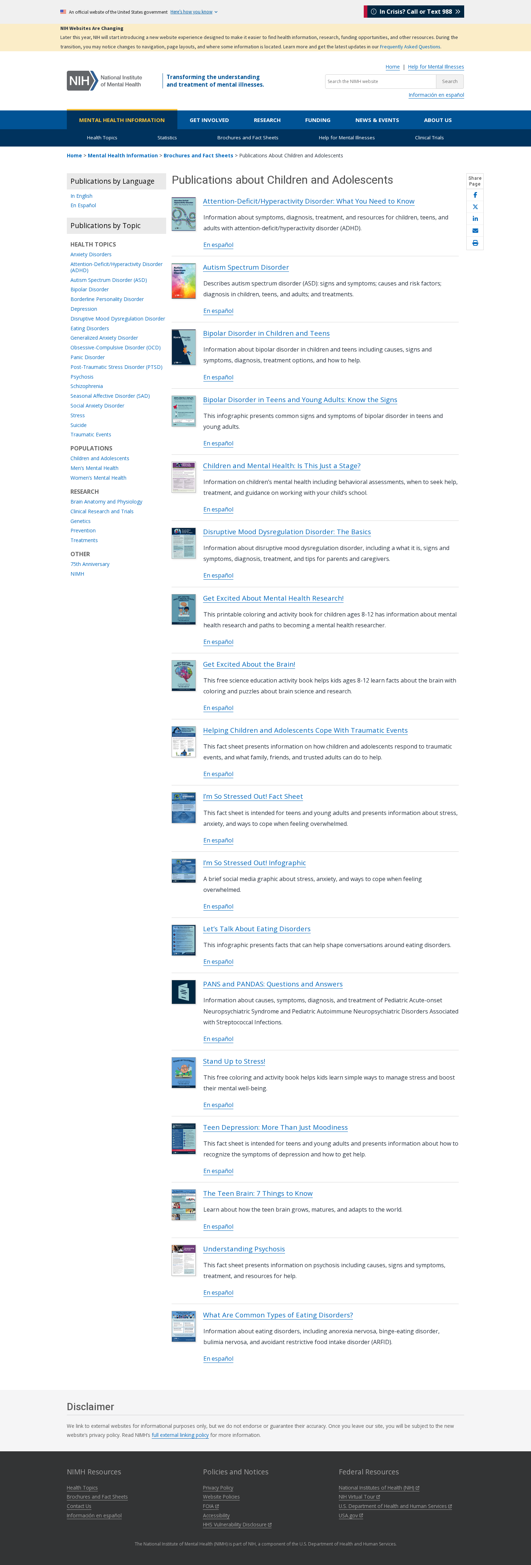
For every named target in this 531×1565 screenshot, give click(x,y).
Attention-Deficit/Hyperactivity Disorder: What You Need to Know (309, 200)
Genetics (80, 521)
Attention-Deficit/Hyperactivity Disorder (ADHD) (116, 267)
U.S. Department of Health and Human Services (393, 1506)
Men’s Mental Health (94, 468)
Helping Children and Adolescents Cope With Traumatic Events (305, 729)
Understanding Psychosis (244, 1248)
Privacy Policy (218, 1487)
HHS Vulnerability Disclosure (235, 1524)
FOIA (209, 1506)
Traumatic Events (90, 435)
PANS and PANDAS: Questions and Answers (273, 983)
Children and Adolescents (99, 458)
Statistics (167, 137)
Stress (77, 416)
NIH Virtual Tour (357, 1496)
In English (81, 196)
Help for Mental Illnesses (436, 66)
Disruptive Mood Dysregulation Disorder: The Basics (287, 531)
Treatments (84, 540)
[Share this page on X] (475, 207)
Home (393, 66)
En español (218, 245)
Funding (318, 119)
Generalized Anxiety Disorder (104, 338)
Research (267, 119)
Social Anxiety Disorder (97, 406)
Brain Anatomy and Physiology (106, 502)
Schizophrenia (86, 386)
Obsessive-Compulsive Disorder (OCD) (115, 348)
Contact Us (79, 1506)
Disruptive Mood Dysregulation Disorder (117, 319)
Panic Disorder (87, 357)
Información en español (436, 94)
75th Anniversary (89, 564)
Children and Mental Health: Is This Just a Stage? (282, 465)
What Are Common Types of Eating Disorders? (278, 1314)
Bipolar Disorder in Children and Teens (266, 332)
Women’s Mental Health (98, 478)
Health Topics (102, 137)
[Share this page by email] (475, 231)
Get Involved (209, 119)
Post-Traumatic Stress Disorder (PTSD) (116, 367)
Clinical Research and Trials (102, 512)
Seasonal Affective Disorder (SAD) (110, 396)
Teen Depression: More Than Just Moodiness (275, 1127)
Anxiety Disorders (91, 255)
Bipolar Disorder (89, 290)
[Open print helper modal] (475, 243)
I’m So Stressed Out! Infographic (254, 862)
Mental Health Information (122, 119)
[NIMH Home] (104, 80)
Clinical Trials (429, 137)
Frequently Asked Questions (410, 46)
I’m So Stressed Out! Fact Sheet (253, 796)
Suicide (78, 425)
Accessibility (216, 1515)
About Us (438, 119)
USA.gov (349, 1515)
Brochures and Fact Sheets (248, 137)
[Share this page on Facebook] (475, 195)
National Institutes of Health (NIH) (377, 1487)
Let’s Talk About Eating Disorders (257, 928)
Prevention (83, 531)
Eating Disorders (89, 329)
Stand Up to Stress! (234, 1060)
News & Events (377, 119)
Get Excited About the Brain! (249, 663)
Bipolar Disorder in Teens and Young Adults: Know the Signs (300, 399)
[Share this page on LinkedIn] (475, 219)
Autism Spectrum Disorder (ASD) (108, 280)
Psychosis (82, 377)
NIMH (77, 574)
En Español (83, 205)
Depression (83, 309)
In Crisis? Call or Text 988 (416, 12)
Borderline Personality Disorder (107, 299)
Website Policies (221, 1496)
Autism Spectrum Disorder (246, 266)
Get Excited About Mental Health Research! (273, 597)
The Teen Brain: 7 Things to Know (258, 1193)
